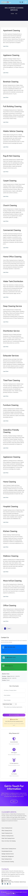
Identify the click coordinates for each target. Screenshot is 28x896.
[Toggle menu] (22, 2)
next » (9, 628)
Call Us (14, 801)
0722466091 (25, 2)
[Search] (20, 2)
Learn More (5, 46)
